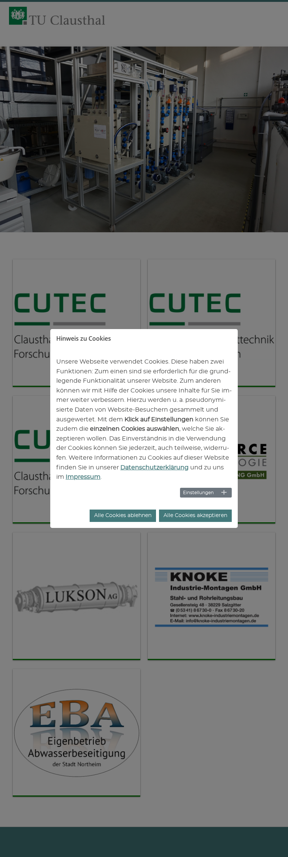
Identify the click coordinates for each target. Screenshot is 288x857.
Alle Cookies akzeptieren (195, 515)
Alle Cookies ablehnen (123, 515)
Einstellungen (198, 492)
